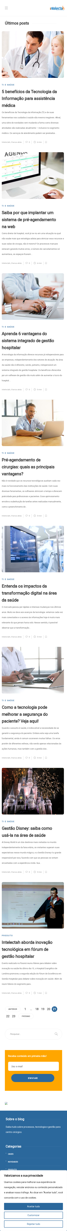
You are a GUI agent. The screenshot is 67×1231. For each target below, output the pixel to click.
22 (7, 1016)
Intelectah (6, 142)
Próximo (26, 1016)
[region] (33, 1200)
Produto (7, 936)
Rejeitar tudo (33, 1224)
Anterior (12, 1009)
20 (48, 1009)
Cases (10, 1154)
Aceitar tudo (33, 1206)
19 (42, 1009)
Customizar (33, 1215)
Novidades (13, 1162)
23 (13, 1016)
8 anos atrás (16, 142)
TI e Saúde (8, 85)
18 (37, 1009)
